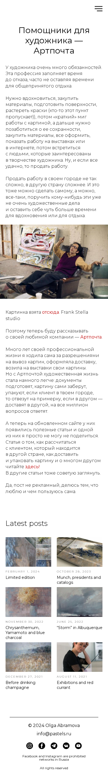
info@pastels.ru (54, 733)
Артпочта (91, 337)
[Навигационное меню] (98, 9)
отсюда (50, 312)
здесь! (32, 466)
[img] (41, 745)
